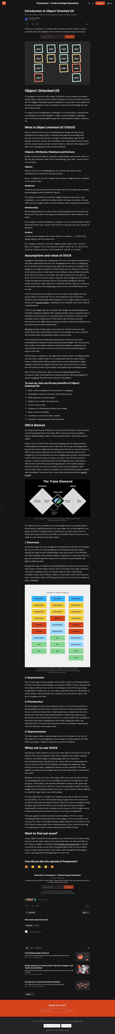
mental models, (42, 302)
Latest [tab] (31, 948)
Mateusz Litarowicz (35, 18)
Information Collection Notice (57, 893)
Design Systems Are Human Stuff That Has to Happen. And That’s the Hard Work (49, 967)
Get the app (66, 1026)
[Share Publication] (93, 3)
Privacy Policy (71, 893)
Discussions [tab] (38, 948)
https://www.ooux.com (69, 844)
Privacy (65, 1021)
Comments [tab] (29, 925)
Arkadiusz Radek (37, 957)
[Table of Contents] (2, 517)
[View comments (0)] (33, 24)
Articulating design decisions (37, 953)
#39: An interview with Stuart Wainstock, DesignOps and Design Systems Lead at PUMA (49, 971)
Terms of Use (66, 891)
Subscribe (100, 3)
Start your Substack (53, 1026)
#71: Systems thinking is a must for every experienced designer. (44, 984)
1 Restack (44, 900)
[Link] (22, 90)
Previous (32, 912)
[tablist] (32, 925)
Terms (70, 1021)
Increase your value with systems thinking (42, 982)
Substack (48, 1030)
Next (84, 912)
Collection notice (78, 1021)
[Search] (89, 3)
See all (28, 994)
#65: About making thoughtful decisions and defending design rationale (47, 955)
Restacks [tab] (36, 925)
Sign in (109, 3)
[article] (57, 956)
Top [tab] (27, 948)
